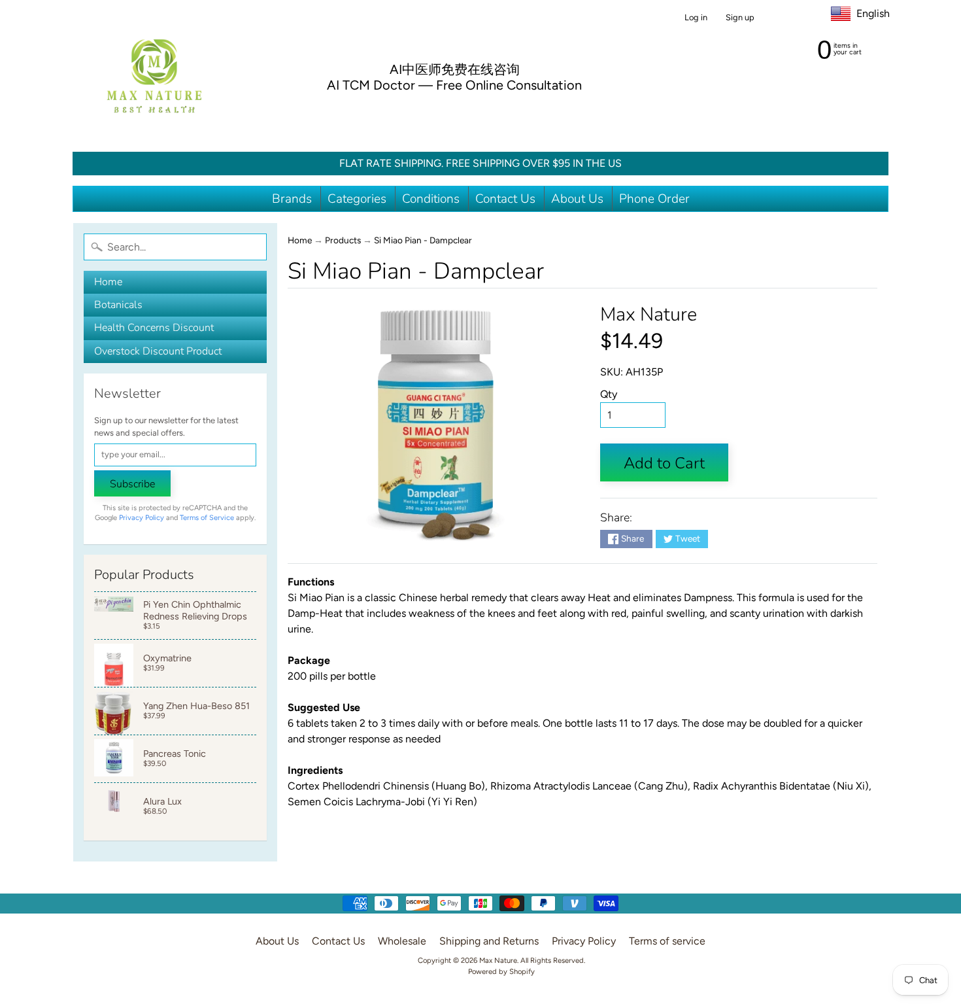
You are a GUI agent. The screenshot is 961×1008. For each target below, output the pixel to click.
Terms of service (667, 941)
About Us (577, 198)
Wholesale (402, 941)
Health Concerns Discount (154, 328)
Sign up (740, 18)
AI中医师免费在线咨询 (455, 69)
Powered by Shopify (501, 971)
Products (343, 240)
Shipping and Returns (489, 941)
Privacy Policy (141, 517)
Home (108, 282)
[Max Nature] (154, 75)
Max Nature (648, 314)
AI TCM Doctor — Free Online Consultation (454, 85)
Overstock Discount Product (158, 351)
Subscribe (132, 484)
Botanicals (118, 305)
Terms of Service (207, 517)
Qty (608, 394)
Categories (357, 198)
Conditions (431, 198)
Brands (292, 198)
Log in (695, 18)
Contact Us (505, 198)
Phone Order (654, 198)
